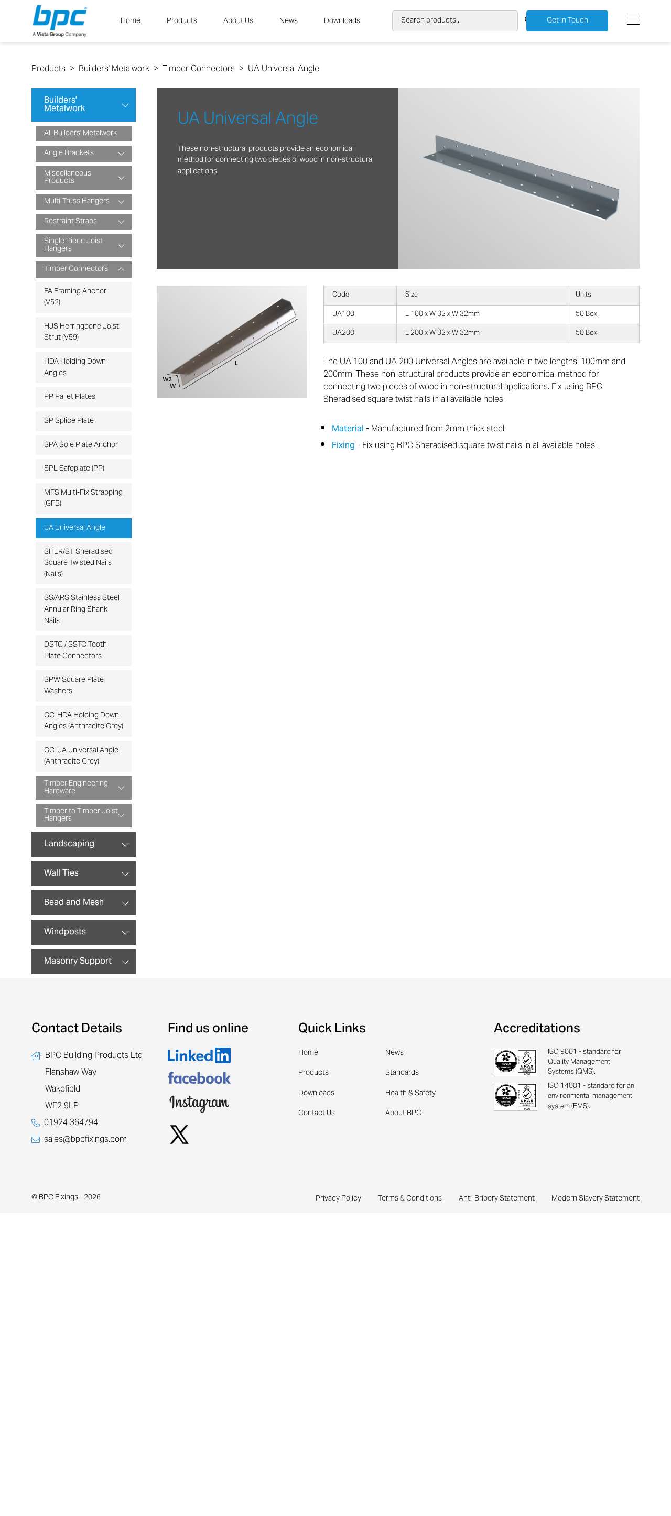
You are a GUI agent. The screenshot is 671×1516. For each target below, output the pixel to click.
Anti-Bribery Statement (497, 1199)
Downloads (342, 21)
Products (182, 21)
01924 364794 (71, 1123)
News (288, 21)
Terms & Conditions (410, 1199)
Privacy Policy (338, 1199)
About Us (238, 21)
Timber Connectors (199, 69)
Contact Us (316, 1113)
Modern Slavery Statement (595, 1199)
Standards (402, 1073)
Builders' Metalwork (114, 69)
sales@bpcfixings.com (85, 1139)
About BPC (403, 1113)
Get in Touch (567, 21)
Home (130, 21)
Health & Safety (410, 1093)
